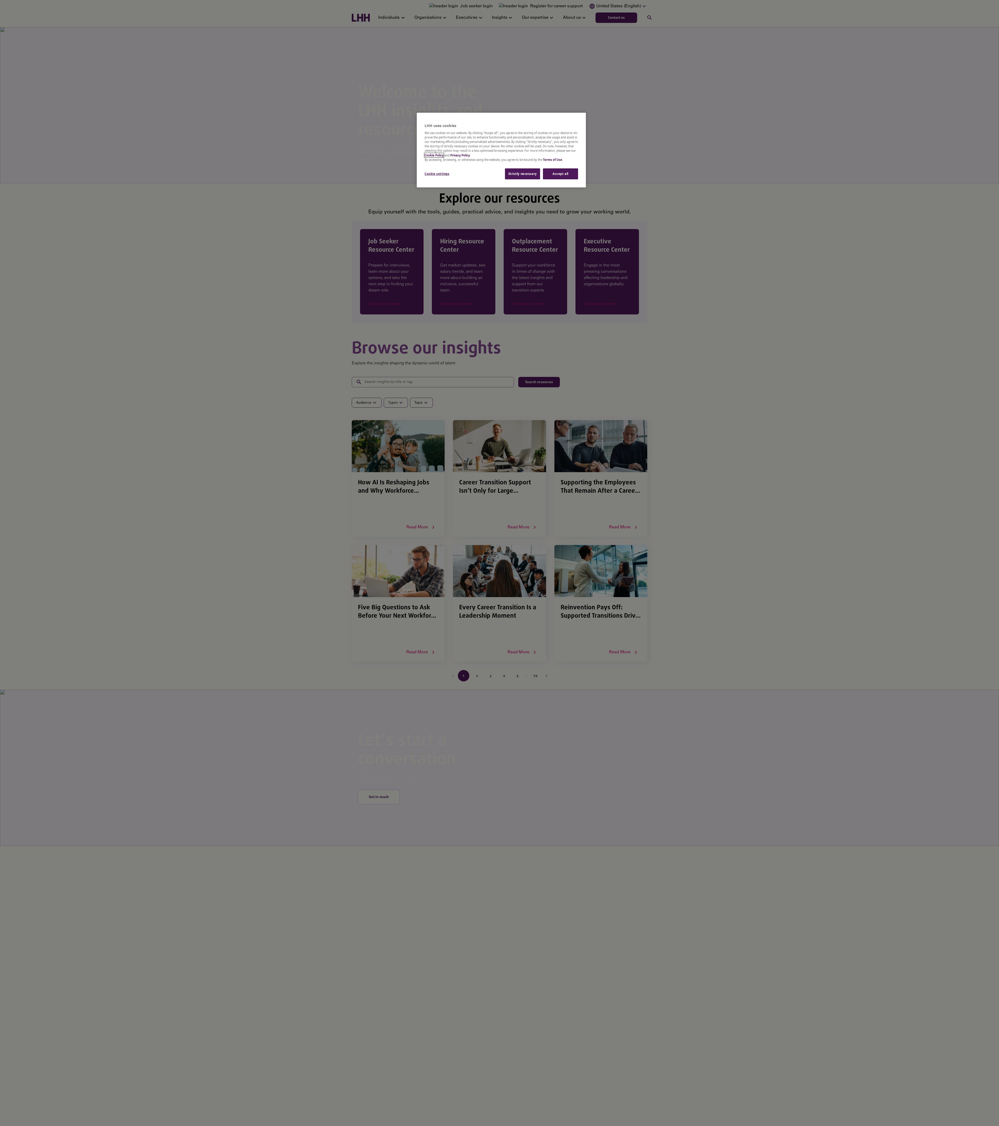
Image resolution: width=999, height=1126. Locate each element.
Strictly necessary (522, 174)
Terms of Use (552, 160)
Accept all (560, 174)
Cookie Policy (434, 155)
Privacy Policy (460, 155)
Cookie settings (437, 174)
